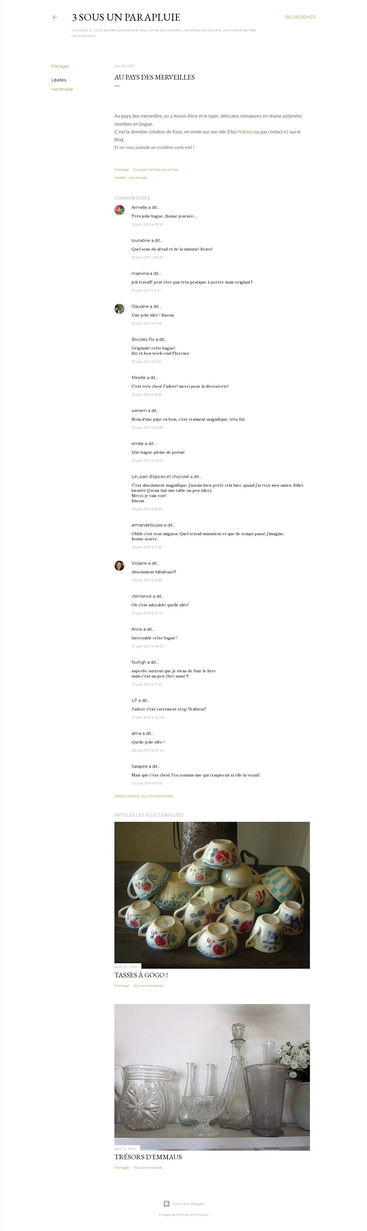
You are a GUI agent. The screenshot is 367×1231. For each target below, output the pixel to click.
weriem (139, 410)
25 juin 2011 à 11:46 (146, 323)
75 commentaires (148, 1167)
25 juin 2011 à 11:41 (146, 290)
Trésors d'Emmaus (148, 1156)
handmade (62, 89)
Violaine (139, 563)
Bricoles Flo (143, 339)
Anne (137, 629)
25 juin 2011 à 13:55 (146, 394)
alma (136, 733)
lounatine (141, 240)
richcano (201, 1214)
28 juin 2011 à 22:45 (147, 750)
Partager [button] (60, 66)
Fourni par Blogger (188, 1203)
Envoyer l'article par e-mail (156, 169)
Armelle (139, 207)
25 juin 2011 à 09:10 (147, 224)
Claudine (140, 306)
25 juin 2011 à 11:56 (146, 361)
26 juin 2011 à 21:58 (147, 580)
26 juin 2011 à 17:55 (147, 547)
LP (134, 700)
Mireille (139, 377)
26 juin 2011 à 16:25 (147, 509)
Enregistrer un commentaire (143, 796)
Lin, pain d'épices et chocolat (160, 476)
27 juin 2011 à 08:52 (148, 646)
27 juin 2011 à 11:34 (147, 684)
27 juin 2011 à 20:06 (148, 717)
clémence (142, 596)
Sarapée (140, 766)
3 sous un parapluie (126, 17)
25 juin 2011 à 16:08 (147, 427)
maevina (140, 273)
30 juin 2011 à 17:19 (147, 783)
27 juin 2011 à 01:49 (147, 613)
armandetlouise (147, 525)
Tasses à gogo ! (141, 974)
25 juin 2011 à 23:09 (147, 460)
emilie (138, 443)
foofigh (139, 662)
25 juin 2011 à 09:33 (147, 257)
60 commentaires (148, 985)
